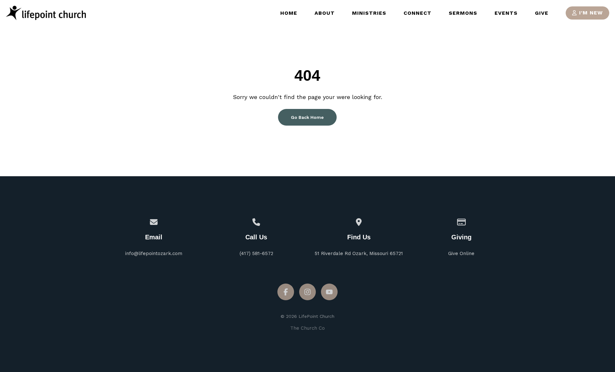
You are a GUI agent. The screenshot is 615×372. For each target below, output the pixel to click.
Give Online (461, 253)
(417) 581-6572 (256, 253)
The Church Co (307, 328)
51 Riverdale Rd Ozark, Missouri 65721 (359, 253)
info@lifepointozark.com (153, 253)
